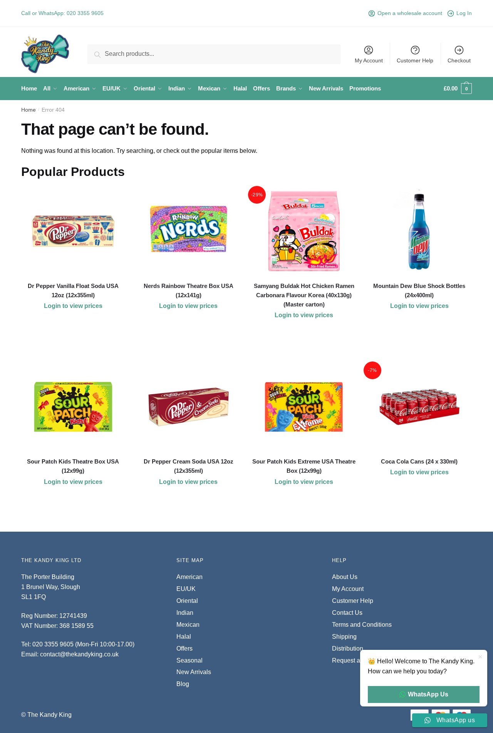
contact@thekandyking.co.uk (79, 654)
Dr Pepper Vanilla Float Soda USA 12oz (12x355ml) (73, 290)
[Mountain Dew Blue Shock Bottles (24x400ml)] (419, 231)
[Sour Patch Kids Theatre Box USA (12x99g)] (73, 407)
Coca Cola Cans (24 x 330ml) (419, 461)
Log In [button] (464, 13)
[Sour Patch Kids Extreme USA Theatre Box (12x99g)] (304, 407)
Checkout (459, 60)
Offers (184, 648)
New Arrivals (193, 672)
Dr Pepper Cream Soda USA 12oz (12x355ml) (188, 466)
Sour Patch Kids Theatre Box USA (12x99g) (73, 466)
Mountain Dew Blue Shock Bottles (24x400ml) (419, 290)
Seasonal (189, 660)
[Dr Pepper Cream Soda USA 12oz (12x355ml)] (189, 407)
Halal (183, 636)
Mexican (188, 624)
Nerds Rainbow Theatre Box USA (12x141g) (188, 290)
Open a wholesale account (409, 13)
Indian (184, 612)
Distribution (347, 648)
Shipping (344, 636)
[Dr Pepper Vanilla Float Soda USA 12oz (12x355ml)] (73, 231)
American (189, 577)
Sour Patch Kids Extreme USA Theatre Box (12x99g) (303, 466)
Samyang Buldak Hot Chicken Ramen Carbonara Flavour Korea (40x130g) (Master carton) (304, 295)
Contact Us (347, 612)
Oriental (187, 600)
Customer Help (415, 60)
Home (28, 110)
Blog (182, 684)
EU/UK (186, 589)
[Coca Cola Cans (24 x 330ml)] (419, 407)
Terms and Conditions (362, 624)
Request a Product (357, 660)
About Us (344, 577)
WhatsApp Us (428, 694)
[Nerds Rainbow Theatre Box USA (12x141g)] (189, 231)
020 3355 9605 (85, 13)
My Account (369, 60)
